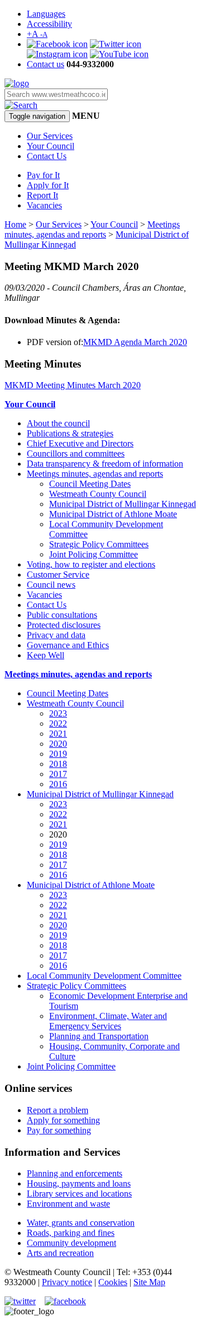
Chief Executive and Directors (80, 443)
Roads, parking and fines (70, 1233)
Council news (51, 584)
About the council (58, 423)
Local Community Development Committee (104, 975)
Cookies (112, 1282)
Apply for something (63, 1120)
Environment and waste (68, 1203)
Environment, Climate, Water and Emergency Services (108, 1021)
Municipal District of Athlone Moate (113, 514)
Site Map (149, 1282)
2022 (58, 723)
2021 (58, 733)
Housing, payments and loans (79, 1183)
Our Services (50, 136)
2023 (58, 713)
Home (15, 224)
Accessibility (49, 24)
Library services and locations (79, 1193)
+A (37, 34)
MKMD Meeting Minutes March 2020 (72, 385)
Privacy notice (67, 1282)
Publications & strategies (70, 433)
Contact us (45, 64)
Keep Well (45, 655)
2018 (58, 764)
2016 (58, 784)
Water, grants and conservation (81, 1222)
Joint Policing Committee (93, 554)
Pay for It (43, 175)
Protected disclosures (63, 625)
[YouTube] (119, 54)
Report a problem (57, 1110)
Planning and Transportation (99, 1036)
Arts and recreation (60, 1253)
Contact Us (46, 156)
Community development (71, 1243)
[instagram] (57, 54)
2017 (58, 774)
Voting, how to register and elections (91, 564)
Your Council (50, 146)
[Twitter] (115, 44)
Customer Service (58, 574)
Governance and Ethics (68, 645)
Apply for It (48, 185)
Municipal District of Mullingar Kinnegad (122, 504)
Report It (42, 195)
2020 (58, 743)
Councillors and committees (76, 453)
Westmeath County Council (97, 494)
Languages (46, 13)
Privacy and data (56, 635)
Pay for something (59, 1130)
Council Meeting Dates (90, 484)
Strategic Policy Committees (99, 544)
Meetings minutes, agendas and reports (92, 229)
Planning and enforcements (74, 1173)
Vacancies (44, 205)
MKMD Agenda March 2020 (135, 342)
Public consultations (62, 615)
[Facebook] (57, 44)
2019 (58, 754)
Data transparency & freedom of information (105, 463)
